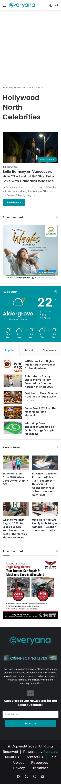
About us (12, 757)
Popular (9, 350)
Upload (19, 762)
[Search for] (56, 6)
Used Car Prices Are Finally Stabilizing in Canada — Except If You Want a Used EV (44, 525)
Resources (39, 762)
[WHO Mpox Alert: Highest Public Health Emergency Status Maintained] (13, 365)
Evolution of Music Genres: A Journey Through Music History (41, 396)
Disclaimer (40, 768)
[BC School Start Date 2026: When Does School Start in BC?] (16, 463)
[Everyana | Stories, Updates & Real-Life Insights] (22, 5)
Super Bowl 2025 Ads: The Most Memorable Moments (40, 411)
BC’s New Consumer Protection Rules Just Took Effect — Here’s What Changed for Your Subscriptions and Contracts (44, 484)
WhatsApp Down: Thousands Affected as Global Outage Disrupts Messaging (40, 429)
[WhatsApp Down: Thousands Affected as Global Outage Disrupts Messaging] (13, 428)
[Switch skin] (51, 6)
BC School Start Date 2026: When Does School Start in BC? (15, 479)
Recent (28, 350)
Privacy (19, 768)
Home (8, 87)
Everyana (50, 752)
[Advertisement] (30, 49)
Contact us (34, 757)
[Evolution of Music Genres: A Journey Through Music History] (13, 397)
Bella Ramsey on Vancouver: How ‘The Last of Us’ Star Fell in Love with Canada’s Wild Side (29, 176)
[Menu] (4, 6)
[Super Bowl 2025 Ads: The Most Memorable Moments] (13, 412)
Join (53, 757)
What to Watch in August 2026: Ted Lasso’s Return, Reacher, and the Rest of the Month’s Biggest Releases (15, 528)
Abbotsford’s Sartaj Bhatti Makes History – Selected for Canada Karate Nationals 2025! (39, 381)
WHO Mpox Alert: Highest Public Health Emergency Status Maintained (40, 364)
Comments (49, 350)
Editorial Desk (11, 167)
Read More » (14, 202)
